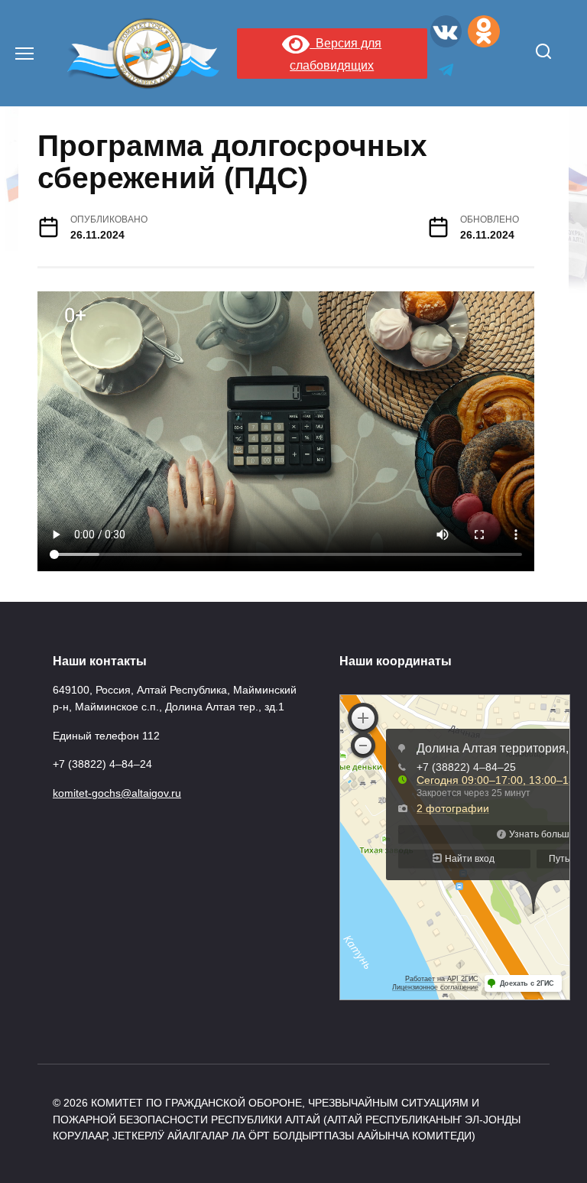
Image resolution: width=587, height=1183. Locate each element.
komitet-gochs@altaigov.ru (117, 793)
